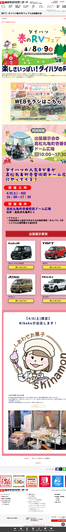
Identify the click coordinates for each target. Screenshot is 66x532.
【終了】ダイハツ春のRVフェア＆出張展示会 (40, 458)
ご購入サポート (33, 7)
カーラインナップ (3, 6)
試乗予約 (15, 530)
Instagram (35, 406)
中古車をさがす (11, 6)
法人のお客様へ (32, 496)
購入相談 (27, 530)
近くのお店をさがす (25, 6)
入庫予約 (33, 530)
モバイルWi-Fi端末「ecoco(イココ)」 (36, 511)
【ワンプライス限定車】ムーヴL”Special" (37, 503)
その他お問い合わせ (51, 530)
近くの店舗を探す (6, 504)
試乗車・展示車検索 (17, 6)
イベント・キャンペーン (50, 6)
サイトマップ (42, 524)
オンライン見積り (21, 530)
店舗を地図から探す (6, 502)
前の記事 (27, 458)
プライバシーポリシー (36, 524)
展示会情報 (58, 6)
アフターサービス (41, 6)
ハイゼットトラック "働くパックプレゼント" (37, 505)
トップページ (50, 11)
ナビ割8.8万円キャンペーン (34, 509)
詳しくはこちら (21, 267)
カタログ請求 (61, 1)
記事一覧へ (39, 463)
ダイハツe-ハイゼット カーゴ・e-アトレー (37, 507)
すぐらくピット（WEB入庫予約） (35, 499)
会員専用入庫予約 (39, 530)
